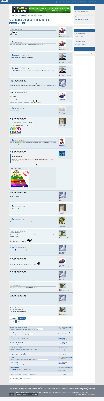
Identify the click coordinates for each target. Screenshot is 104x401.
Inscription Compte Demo (80, 39)
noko (20, 329)
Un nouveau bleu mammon (16, 347)
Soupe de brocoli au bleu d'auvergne (18, 353)
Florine (13, 354)
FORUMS (74, 1)
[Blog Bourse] (5, 2)
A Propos (11, 394)
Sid (12, 334)
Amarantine (21, 349)
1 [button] (13, 321)
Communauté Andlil (21, 15)
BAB (20, 374)
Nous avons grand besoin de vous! (82, 11)
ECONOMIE (67, 1)
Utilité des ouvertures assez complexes (83, 14)
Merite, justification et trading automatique (19, 332)
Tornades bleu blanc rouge (16, 373)
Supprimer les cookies (25, 378)
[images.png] (20, 178)
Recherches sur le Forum (80, 44)
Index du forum (14, 378)
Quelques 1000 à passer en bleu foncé (18, 327)
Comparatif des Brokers (80, 41)
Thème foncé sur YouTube (15, 337)
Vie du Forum (32, 15)
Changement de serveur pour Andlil (82, 16)
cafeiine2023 (22, 344)
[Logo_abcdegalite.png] (15, 130)
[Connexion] (44, 15)
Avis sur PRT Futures (79, 36)
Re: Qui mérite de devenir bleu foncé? (18, 28)
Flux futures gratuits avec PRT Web (82, 33)
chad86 (20, 359)
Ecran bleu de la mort (14, 367)
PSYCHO (85, 1)
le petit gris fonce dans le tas (16, 342)
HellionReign (14, 338)
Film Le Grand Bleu (14, 362)
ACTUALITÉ (61, 1)
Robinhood (14, 369)
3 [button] (18, 321)
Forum (12, 15)
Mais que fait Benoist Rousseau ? (82, 19)
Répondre (13, 23)
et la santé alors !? (79, 22)
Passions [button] (100, 1)
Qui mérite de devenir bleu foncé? (29, 19)
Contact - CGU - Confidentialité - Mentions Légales (26, 394)
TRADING (91, 1)
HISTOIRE (79, 1)
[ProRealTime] (41, 9)
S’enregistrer (39, 15)
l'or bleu (12, 357)
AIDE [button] (95, 1)
